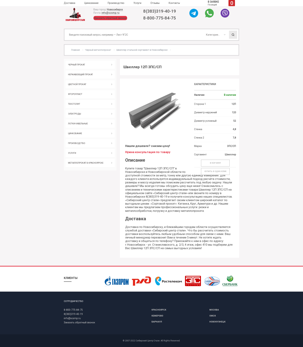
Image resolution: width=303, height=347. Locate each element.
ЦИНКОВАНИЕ (75, 133)
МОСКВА (214, 310)
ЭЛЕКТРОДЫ (74, 114)
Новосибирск (115, 9)
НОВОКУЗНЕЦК (217, 322)
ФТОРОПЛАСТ (75, 94)
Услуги (137, 3)
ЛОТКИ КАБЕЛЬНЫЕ (78, 123)
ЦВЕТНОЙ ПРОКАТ (77, 84)
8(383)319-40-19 (159, 11)
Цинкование (91, 3)
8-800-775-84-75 (159, 18)
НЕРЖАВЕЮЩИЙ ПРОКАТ (80, 74)
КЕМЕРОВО (157, 316)
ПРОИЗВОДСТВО (76, 143)
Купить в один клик (215, 171)
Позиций (220, 3)
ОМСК (212, 316)
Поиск (233, 35)
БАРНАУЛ (157, 322)
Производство (116, 3)
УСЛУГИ (72, 153)
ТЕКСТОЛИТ (74, 104)
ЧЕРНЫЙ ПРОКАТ (76, 64)
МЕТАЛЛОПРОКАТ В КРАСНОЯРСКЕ (85, 163)
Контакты (174, 3)
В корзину (215, 163)
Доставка (69, 3)
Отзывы (155, 3)
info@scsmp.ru (110, 12)
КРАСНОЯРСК (159, 310)
